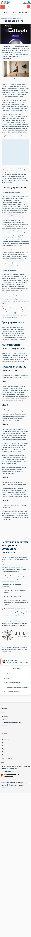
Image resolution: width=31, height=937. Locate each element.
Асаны (19, 18)
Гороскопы (5, 749)
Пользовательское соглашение (11, 722)
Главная (3, 18)
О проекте (5, 716)
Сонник (4, 752)
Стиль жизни (9, 18)
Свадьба (4, 743)
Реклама (4, 719)
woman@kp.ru (10, 771)
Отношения (23, 12)
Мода (14, 12)
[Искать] (28, 6)
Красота (6, 12)
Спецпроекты (6, 755)
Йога (15, 18)
